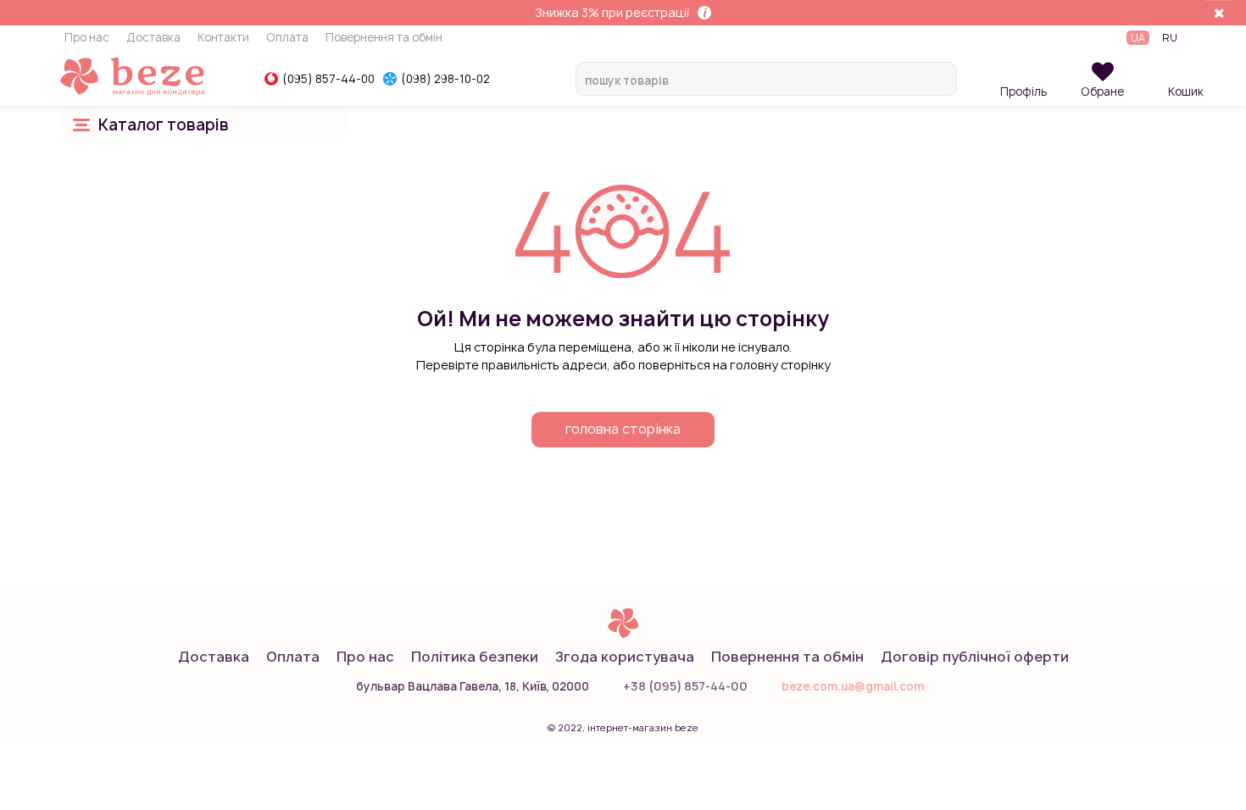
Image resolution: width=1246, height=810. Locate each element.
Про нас (86, 38)
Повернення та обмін (383, 38)
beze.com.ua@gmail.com (853, 686)
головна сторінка (623, 428)
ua (1138, 38)
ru (1169, 38)
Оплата (287, 38)
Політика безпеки (474, 656)
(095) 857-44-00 (328, 78)
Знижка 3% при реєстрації (612, 12)
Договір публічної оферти (975, 656)
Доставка (153, 38)
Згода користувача (624, 656)
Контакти (223, 38)
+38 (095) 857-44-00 (685, 686)
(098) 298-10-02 (445, 78)
